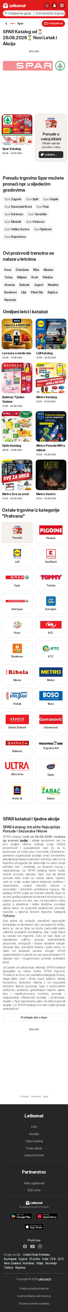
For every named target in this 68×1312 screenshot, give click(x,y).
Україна (20, 1267)
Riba (36, 270)
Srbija (39, 1263)
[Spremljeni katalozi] (47, 5)
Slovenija (50, 1263)
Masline (53, 285)
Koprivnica (15, 237)
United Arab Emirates (36, 1254)
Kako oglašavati (34, 1183)
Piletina (48, 277)
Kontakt (34, 1134)
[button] (54, 5)
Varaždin (37, 214)
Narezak (10, 300)
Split (32, 199)
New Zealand (12, 1263)
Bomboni (10, 292)
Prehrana (9, 915)
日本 (53, 1259)
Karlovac (13, 214)
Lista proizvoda (34, 1155)
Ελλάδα (34, 1259)
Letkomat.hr (44, 1279)
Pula (42, 206)
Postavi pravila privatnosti (34, 1288)
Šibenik (12, 222)
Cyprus (22, 1259)
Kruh (34, 277)
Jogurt (38, 285)
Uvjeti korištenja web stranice (34, 1296)
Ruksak (24, 285)
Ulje (23, 292)
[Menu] (62, 5)
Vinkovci (35, 222)
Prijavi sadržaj (33, 1141)
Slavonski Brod (18, 206)
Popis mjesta (34, 1148)
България (10, 1259)
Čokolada (22, 270)
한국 (61, 1259)
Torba (8, 277)
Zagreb (12, 199)
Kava (7, 270)
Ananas (9, 285)
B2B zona (34, 1190)
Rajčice (52, 292)
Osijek (50, 199)
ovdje (24, 840)
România (28, 1263)
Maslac (48, 270)
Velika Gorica (16, 229)
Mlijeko (22, 277)
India (45, 1259)
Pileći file (37, 292)
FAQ (34, 1127)
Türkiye (8, 1267)
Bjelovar (43, 229)
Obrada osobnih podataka (34, 1303)
